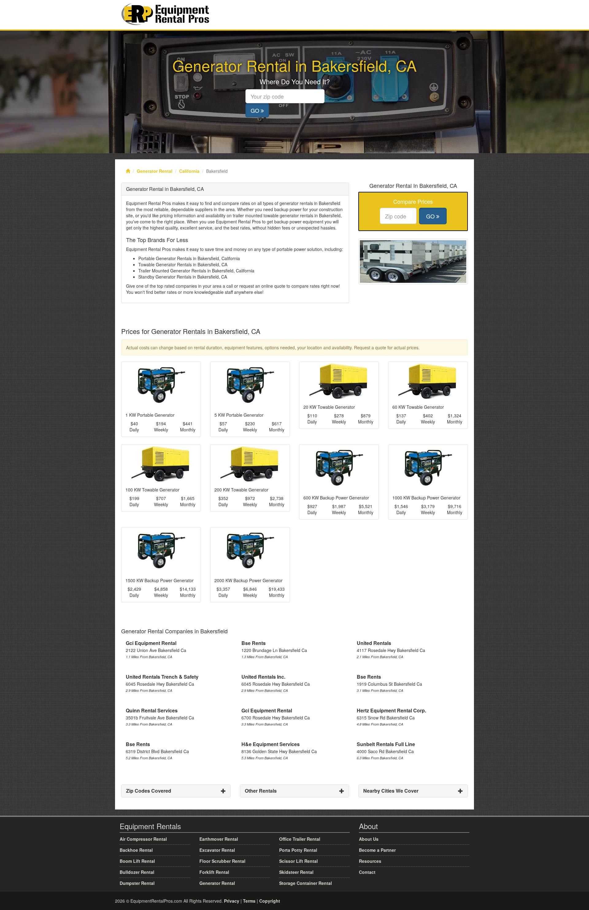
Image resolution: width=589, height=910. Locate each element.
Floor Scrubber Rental (222, 861)
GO (256, 110)
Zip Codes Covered (148, 790)
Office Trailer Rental (299, 839)
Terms (249, 901)
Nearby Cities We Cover (390, 790)
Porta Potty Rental (298, 850)
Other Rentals (261, 790)
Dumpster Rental (137, 883)
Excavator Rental (217, 850)
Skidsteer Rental (296, 872)
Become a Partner (377, 850)
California (189, 171)
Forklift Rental (214, 872)
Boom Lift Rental (137, 861)
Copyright (269, 901)
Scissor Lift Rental (298, 861)
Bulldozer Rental (137, 872)
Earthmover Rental (218, 839)
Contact (367, 872)
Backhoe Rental (136, 850)
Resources (370, 861)
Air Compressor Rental (143, 839)
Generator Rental (154, 171)
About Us (369, 839)
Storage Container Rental (305, 883)
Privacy (231, 901)
